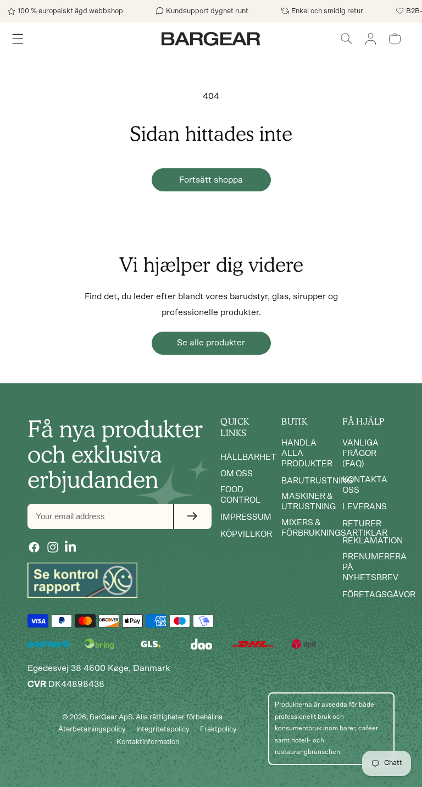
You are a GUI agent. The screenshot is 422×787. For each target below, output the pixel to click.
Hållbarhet (248, 457)
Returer (361, 524)
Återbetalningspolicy (92, 729)
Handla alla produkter (306, 453)
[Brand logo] (82, 580)
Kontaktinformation (147, 742)
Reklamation (372, 541)
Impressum (245, 517)
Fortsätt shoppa (211, 179)
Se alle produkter (211, 342)
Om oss (236, 474)
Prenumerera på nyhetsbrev (374, 567)
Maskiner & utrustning (308, 501)
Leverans (364, 507)
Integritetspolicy (163, 729)
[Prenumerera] (192, 516)
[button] (346, 39)
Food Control (240, 495)
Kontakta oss (364, 485)
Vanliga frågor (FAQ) (360, 453)
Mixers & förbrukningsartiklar (334, 528)
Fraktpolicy (218, 729)
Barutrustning (317, 481)
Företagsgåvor (378, 595)
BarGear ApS (111, 717)
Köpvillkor (246, 534)
